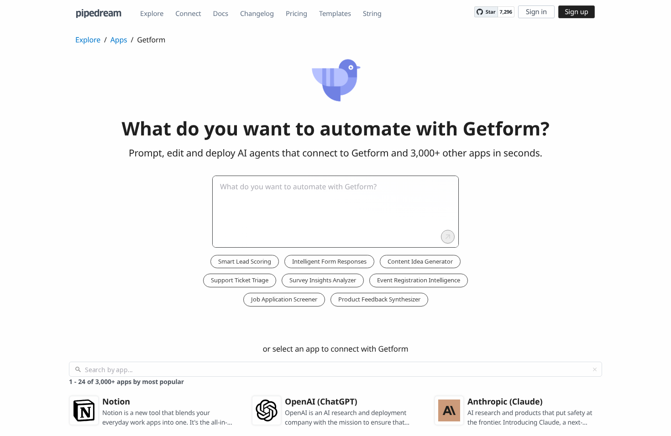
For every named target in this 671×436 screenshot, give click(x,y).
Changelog (257, 13)
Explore (151, 13)
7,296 (506, 12)
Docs (220, 13)
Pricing (296, 13)
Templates (335, 13)
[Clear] (595, 369)
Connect (188, 13)
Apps (118, 40)
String (372, 13)
